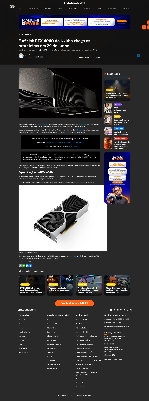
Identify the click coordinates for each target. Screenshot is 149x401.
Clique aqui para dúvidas (113, 359)
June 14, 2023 (73, 146)
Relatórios (79, 379)
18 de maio (78, 130)
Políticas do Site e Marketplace (87, 336)
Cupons (50, 356)
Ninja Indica (126, 8)
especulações (44, 124)
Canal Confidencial (82, 368)
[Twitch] (121, 310)
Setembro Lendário (54, 344)
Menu (20, 8)
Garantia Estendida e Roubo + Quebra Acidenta (86, 373)
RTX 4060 (82, 124)
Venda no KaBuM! (82, 332)
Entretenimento (120, 138)
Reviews (99, 8)
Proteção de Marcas (83, 348)
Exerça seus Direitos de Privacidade (88, 360)
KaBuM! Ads (80, 324)
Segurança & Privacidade (84, 364)
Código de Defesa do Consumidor (88, 356)
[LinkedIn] (111, 310)
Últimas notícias (33, 8)
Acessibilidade (81, 387)
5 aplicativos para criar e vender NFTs (121, 133)
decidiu (67, 132)
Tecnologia (86, 8)
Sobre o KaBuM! (81, 320)
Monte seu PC (23, 352)
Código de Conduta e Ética (85, 352)
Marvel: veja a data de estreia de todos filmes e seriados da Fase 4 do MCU (122, 145)
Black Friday (51, 340)
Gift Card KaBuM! (53, 336)
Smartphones (73, 8)
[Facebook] (108, 310)
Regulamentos (52, 368)
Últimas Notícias (24, 320)
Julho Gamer (51, 348)
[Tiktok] (124, 310)
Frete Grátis (51, 360)
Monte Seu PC (112, 8)
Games (60, 8)
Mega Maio (50, 352)
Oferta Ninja (51, 328)
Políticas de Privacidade (84, 344)
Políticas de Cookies (83, 340)
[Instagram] (127, 310)
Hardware (48, 8)
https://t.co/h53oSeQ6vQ (54, 142)
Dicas (117, 116)
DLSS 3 (74, 256)
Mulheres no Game (53, 364)
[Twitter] (114, 310)
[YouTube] (118, 310)
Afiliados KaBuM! (81, 328)
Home (21, 34)
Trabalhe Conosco (82, 383)
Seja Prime (51, 332)
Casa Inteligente (24, 332)
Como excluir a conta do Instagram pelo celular (121, 122)
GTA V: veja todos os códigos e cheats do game (121, 110)
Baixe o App (51, 320)
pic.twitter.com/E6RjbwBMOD (74, 142)
